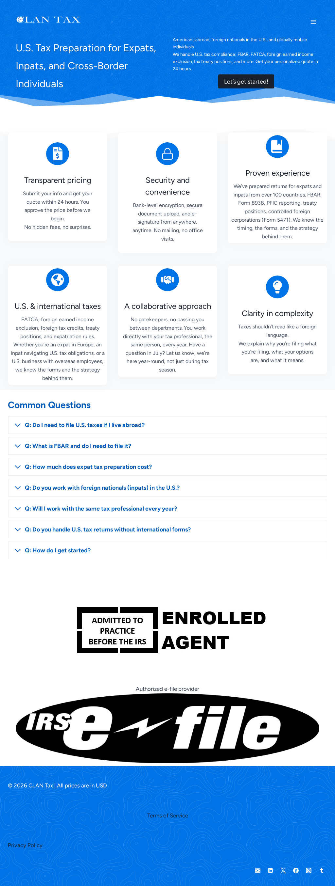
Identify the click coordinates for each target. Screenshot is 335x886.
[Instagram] (308, 870)
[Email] (257, 870)
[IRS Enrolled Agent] (167, 626)
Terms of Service (167, 815)
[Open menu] (313, 19)
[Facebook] (296, 870)
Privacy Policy (25, 845)
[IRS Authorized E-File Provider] (167, 725)
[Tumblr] (321, 870)
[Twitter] (283, 870)
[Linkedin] (270, 870)
